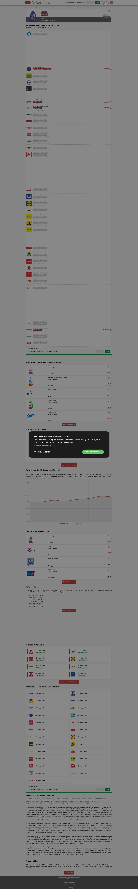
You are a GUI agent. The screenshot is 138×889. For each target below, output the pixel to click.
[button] (69, 446)
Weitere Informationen (66, 442)
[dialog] (69, 444)
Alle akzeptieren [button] (93, 452)
